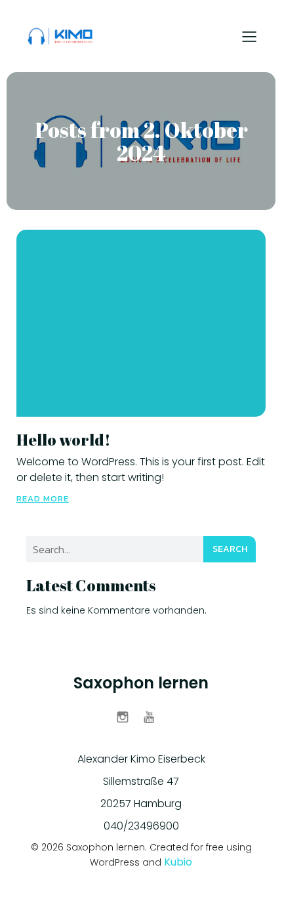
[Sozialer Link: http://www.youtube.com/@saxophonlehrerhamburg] (154, 716)
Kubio (178, 862)
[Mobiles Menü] (249, 36)
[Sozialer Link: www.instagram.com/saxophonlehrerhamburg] (127, 716)
